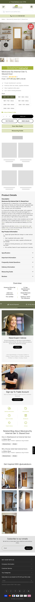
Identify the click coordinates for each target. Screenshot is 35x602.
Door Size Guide (17, 126)
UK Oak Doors (19, 599)
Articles (26, 426)
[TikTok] (24, 591)
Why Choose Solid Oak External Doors (14, 449)
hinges (7, 227)
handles (17, 226)
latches (27, 226)
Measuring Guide (17, 131)
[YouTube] (28, 591)
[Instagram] (20, 591)
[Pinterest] (15, 591)
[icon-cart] (31, 7)
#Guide (14, 444)
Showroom (25, 418)
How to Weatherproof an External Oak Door (16, 437)
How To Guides (9, 418)
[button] (22, 116)
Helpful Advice (9, 426)
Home (3, 19)
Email (4, 580)
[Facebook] (11, 591)
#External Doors (6, 444)
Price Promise (26, 411)
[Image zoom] (17, 40)
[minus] (3, 116)
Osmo (3, 222)
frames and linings (14, 229)
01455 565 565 (23, 68)
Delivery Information (9, 411)
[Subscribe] (31, 580)
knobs (20, 226)
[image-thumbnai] (2, 60)
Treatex (28, 220)
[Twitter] (6, 591)
